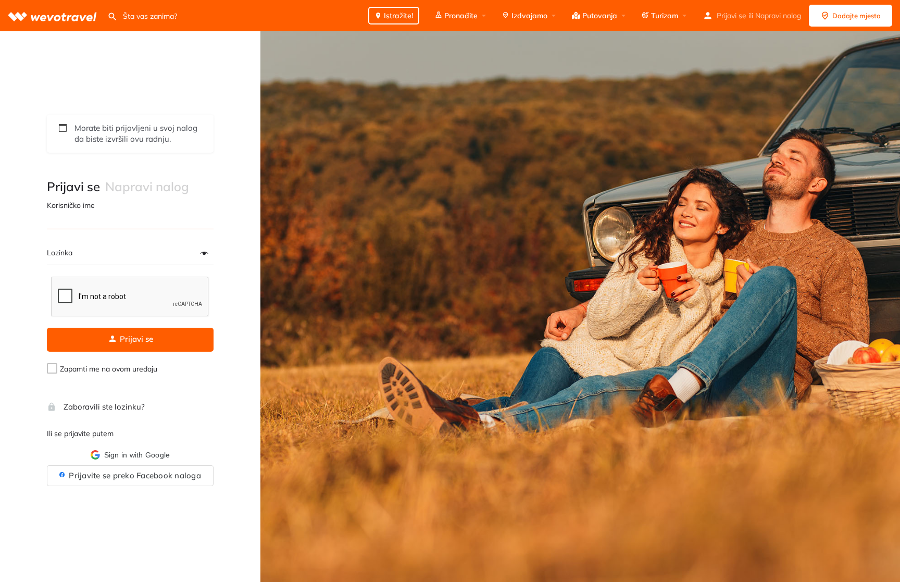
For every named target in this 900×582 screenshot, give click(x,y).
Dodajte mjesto (856, 15)
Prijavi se (731, 15)
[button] (130, 454)
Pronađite (460, 15)
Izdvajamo (528, 15)
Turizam (663, 15)
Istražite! (397, 15)
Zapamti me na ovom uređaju (108, 369)
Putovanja (598, 15)
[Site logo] (53, 15)
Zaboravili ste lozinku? (103, 407)
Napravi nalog (778, 15)
